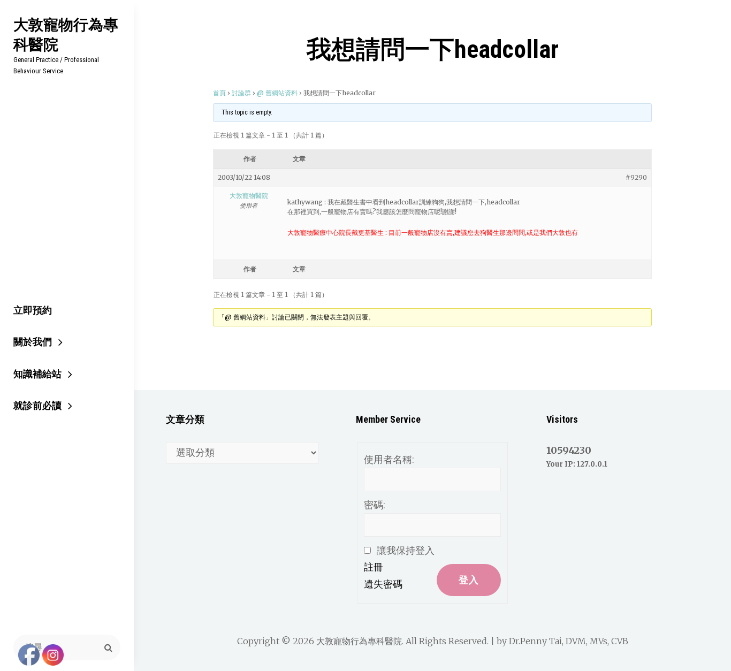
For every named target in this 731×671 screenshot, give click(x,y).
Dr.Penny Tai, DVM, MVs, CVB (568, 641)
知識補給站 (37, 374)
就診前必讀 (37, 405)
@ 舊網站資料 (277, 93)
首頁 (219, 93)
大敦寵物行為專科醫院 (65, 34)
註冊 (373, 567)
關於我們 (32, 341)
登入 (469, 579)
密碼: (374, 504)
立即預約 (32, 310)
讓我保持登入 (406, 550)
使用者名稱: (389, 459)
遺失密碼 (383, 584)
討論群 (241, 93)
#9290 (636, 177)
